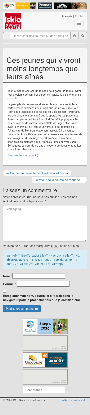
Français (67, 16)
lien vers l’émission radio (22, 155)
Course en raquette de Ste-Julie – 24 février (37, 173)
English (79, 16)
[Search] (82, 35)
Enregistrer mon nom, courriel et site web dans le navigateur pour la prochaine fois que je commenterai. (42, 298)
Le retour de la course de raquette (59, 180)
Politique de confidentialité (74, 400)
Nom (7, 276)
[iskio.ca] (13, 17)
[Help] (74, 35)
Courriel (9, 284)
